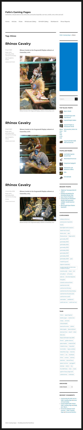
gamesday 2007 (64, 253)
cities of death (64, 323)
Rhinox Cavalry (18, 44)
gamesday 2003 (64, 241)
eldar (74, 332)
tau (72, 366)
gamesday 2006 (9, 54)
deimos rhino (63, 332)
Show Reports (65, 21)
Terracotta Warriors (71, 412)
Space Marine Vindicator (67, 197)
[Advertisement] (69, 67)
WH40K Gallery (43, 21)
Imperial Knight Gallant (70, 120)
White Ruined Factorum (70, 158)
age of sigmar (68, 315)
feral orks (62, 334)
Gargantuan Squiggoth (70, 163)
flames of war (63, 236)
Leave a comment (10, 62)
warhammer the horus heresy (68, 291)
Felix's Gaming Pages (18, 12)
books (61, 224)
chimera (67, 320)
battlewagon (63, 317)
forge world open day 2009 (67, 337)
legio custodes (71, 349)
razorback (71, 354)
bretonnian (72, 317)
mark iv (62, 354)
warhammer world (65, 296)
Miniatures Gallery (30, 21)
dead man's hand (64, 230)
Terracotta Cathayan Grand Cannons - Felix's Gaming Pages (68, 410)
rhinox (7, 59)
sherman (62, 360)
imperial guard (64, 261)
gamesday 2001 (64, 239)
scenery (72, 357)
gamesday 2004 (64, 244)
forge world (8, 52)
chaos (61, 320)
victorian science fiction (66, 282)
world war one (64, 302)
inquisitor (71, 346)
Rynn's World (67, 111)
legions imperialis (65, 264)
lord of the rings (64, 351)
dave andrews (71, 329)
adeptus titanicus (64, 219)
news (70, 271)
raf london (69, 274)
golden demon (69, 340)
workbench (70, 299)
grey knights (63, 343)
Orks (65, 172)
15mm (61, 315)
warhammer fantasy (10, 55)
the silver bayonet (70, 276)
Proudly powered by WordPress (26, 423)
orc (66, 354)
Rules (20, 21)
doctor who (63, 233)
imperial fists (71, 343)
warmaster (63, 299)
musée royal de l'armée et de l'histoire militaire (67, 268)
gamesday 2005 (9, 195)
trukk (74, 368)
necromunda (63, 271)
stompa (62, 366)
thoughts (62, 279)
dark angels (63, 329)
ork (74, 271)
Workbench (54, 21)
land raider (63, 349)
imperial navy (63, 346)
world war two (73, 302)
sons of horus (70, 360)
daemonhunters (64, 326)
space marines (64, 363)
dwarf (70, 332)
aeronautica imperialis (66, 222)
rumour (67, 357)
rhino (61, 357)
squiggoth (72, 363)
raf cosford (62, 274)
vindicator (71, 374)
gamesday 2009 (64, 258)
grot (71, 258)
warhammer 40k (64, 285)
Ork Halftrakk (67, 177)
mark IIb (72, 351)
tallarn (67, 366)
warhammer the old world (67, 293)
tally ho (62, 276)
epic (69, 233)
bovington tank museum (66, 227)
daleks (72, 326)
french (62, 340)
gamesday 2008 (64, 256)
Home (7, 21)
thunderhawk (63, 368)
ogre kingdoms (9, 58)
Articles (14, 21)
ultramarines (63, 374)
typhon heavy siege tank (66, 371)
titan (70, 368)
